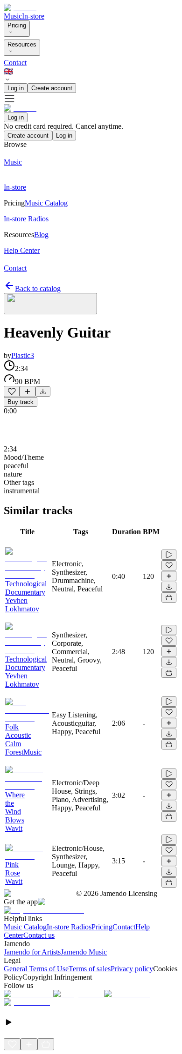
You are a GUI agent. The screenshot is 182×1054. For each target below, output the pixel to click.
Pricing (16, 25)
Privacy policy (132, 969)
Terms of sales (90, 969)
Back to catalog (38, 288)
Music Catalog (25, 927)
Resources (21, 44)
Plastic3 (22, 355)
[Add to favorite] (12, 391)
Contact (15, 62)
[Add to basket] (168, 597)
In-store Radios (69, 927)
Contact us (39, 935)
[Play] (50, 303)
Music (13, 16)
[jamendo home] (20, 8)
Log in (15, 88)
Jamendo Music (84, 952)
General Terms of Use (36, 969)
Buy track (20, 401)
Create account (51, 88)
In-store (33, 16)
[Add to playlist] (27, 391)
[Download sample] (42, 391)
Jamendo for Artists (32, 952)
